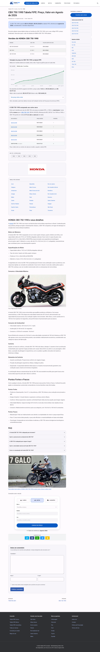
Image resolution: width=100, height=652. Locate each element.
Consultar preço (37, 525)
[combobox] (37, 507)
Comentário (13, 553)
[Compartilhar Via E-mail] (47, 537)
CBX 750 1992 (14, 135)
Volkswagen (54, 619)
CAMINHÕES (58, 3)
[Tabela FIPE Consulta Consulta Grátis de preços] (16, 3)
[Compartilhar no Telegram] (42, 537)
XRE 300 (74, 56)
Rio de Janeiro (51, 184)
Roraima (50, 197)
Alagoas (13, 187)
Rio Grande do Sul (52, 194)
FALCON (74, 42)
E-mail (39, 575)
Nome (12, 575)
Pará (31, 197)
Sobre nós (74, 619)
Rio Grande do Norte (53, 187)
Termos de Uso (75, 627)
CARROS (43, 3)
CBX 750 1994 (14, 126)
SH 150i (73, 61)
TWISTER (74, 53)
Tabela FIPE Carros (14, 619)
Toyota (53, 633)
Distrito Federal (15, 203)
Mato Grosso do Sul (34, 190)
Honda (15, 9)
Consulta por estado (15, 630)
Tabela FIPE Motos (14, 622)
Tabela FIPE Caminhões (15, 625)
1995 (13, 156)
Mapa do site (13, 633)
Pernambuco (33, 207)
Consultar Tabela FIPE (32, 3)
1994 (19, 156)
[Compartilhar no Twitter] (27, 537)
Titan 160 (74, 64)
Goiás (12, 210)
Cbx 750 (20, 9)
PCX (73, 50)
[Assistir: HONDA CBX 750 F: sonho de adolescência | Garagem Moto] (37, 471)
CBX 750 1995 (14, 122)
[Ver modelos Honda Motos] (37, 169)
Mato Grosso (33, 187)
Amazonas (14, 190)
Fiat (52, 625)
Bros (73, 67)
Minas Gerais (33, 194)
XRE (73, 58)
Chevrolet (53, 622)
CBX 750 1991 (25, 112)
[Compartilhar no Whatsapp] (37, 537)
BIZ (72, 47)
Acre (12, 184)
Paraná (31, 203)
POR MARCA (76, 3)
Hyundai (53, 636)
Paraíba (31, 200)
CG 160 (73, 44)
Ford (52, 627)
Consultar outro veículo (81, 15)
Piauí (31, 210)
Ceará (12, 200)
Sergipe (49, 203)
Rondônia (50, 190)
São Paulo (50, 207)
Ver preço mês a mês (17, 97)
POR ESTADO (67, 3)
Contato (74, 622)
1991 (35, 156)
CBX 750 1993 (14, 131)
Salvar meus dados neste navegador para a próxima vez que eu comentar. (28, 584)
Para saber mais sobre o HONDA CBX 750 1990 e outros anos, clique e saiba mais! (29, 489)
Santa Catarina (51, 200)
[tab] (23, 500)
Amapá (13, 194)
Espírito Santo (14, 207)
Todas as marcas (14, 627)
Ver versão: (12, 66)
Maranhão (32, 184)
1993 (24, 156)
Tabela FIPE (11, 9)
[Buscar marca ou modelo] (97, 3)
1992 (29, 156)
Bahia (12, 197)
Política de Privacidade (77, 625)
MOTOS (50, 3)
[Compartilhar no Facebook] (32, 537)
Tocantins (50, 210)
